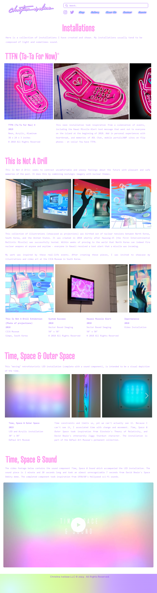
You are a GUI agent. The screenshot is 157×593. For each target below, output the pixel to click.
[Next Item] (146, 91)
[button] (81, 12)
